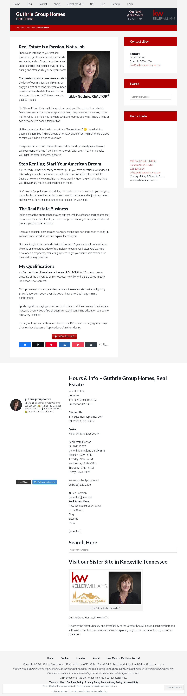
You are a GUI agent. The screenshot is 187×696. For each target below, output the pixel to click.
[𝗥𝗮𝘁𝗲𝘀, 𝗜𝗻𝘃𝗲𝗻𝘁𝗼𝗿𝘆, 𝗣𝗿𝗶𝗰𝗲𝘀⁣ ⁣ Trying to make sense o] (36, 431)
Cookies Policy (75, 682)
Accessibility (131, 682)
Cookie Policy (102, 691)
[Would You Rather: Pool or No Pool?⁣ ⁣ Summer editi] (36, 462)
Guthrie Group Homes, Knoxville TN (89, 617)
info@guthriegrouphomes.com (145, 65)
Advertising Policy (112, 682)
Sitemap (73, 518)
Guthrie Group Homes (40, 14)
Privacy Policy (93, 682)
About (34, 28)
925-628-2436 (137, 168)
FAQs (72, 523)
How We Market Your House (85, 505)
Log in (160, 664)
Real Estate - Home (23, 28)
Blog (71, 514)
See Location (79, 493)
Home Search (76, 510)
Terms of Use (56, 682)
